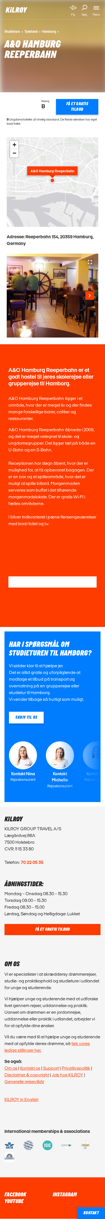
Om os (10, 1068)
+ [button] (14, 144)
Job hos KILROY (67, 1074)
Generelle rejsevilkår (24, 1081)
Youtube (14, 1201)
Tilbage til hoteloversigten (52, 581)
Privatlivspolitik (76, 1068)
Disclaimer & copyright (26, 1074)
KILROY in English (21, 1099)
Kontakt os (30, 1068)
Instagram (65, 1194)
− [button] (14, 153)
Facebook (15, 1194)
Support (51, 1068)
